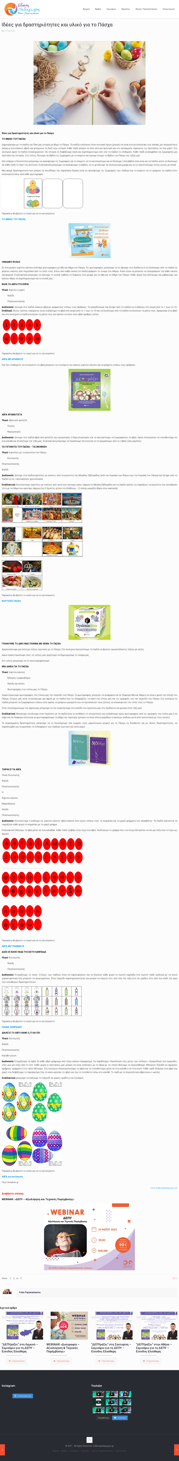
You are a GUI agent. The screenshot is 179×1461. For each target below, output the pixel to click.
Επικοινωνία (121, 1451)
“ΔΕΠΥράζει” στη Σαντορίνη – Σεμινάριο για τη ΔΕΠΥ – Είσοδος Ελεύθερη (111, 1348)
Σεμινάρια (74, 1451)
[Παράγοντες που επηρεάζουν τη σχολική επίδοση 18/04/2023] (176, 1449)
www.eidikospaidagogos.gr (163, 1188)
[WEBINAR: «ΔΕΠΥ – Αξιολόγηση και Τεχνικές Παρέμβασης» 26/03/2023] (2, 1449)
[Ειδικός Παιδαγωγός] (22, 9)
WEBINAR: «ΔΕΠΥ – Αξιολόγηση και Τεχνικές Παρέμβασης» (38, 1199)
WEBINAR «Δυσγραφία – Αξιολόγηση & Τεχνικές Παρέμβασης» (62, 1348)
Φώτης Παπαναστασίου (102, 1451)
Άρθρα (64, 1451)
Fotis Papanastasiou (30, 1292)
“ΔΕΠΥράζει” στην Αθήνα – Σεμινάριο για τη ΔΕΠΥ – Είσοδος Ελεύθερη (154, 1348)
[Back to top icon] (89, 1440)
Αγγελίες (85, 1451)
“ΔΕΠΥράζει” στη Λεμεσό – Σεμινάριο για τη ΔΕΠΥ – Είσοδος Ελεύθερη (20, 1348)
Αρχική (56, 1451)
